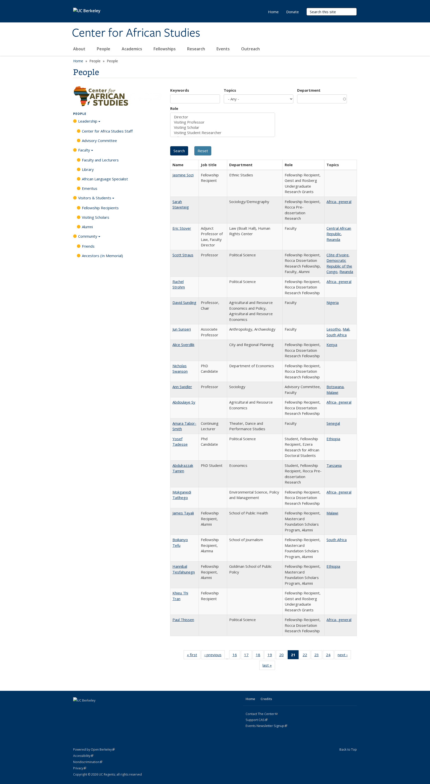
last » (269, 666)
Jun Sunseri (181, 329)
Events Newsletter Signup (266, 725)
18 (260, 655)
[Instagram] (116, 708)
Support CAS (257, 719)
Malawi (332, 392)
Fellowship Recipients (100, 207)
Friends (88, 246)
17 (248, 655)
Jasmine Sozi (183, 174)
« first (193, 655)
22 (306, 655)
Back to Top (348, 749)
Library (88, 169)
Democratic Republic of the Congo (339, 266)
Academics (132, 49)
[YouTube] (107, 708)
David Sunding (184, 302)
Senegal (333, 423)
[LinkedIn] (97, 708)
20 (283, 655)
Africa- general (338, 201)
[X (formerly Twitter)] (87, 708)
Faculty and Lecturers (100, 159)
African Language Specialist (105, 178)
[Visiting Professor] (222, 122)
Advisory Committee (99, 140)
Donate (292, 11)
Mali (346, 329)
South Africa (336, 334)
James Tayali (183, 512)
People (104, 49)
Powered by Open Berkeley (94, 749)
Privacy (79, 768)
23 (318, 655)
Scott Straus (182, 254)
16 (236, 655)
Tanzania (334, 465)
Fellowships (165, 49)
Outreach (251, 49)
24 (330, 655)
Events (223, 49)
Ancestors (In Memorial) (102, 255)
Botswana (335, 386)
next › (344, 655)
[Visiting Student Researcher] (222, 132)
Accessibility (83, 756)
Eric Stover (181, 228)
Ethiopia (333, 438)
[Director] (222, 117)
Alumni (87, 226)
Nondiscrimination (87, 762)
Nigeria (332, 302)
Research (196, 49)
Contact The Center (261, 714)
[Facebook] (78, 708)
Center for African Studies (136, 33)
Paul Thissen (183, 619)
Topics (230, 90)
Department (309, 90)
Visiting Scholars (95, 217)
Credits (266, 699)
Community (87, 236)
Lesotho (333, 329)
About (79, 49)
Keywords (179, 90)
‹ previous (214, 655)
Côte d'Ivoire (337, 254)
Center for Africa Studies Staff (107, 131)
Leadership (87, 121)
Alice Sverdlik (183, 344)
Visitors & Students (94, 197)
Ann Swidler (182, 386)
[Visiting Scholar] (222, 127)
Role (174, 108)
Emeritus (89, 188)
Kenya (331, 344)
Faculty (84, 149)
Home (273, 11)
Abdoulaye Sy (183, 402)
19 (271, 655)
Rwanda (333, 239)
